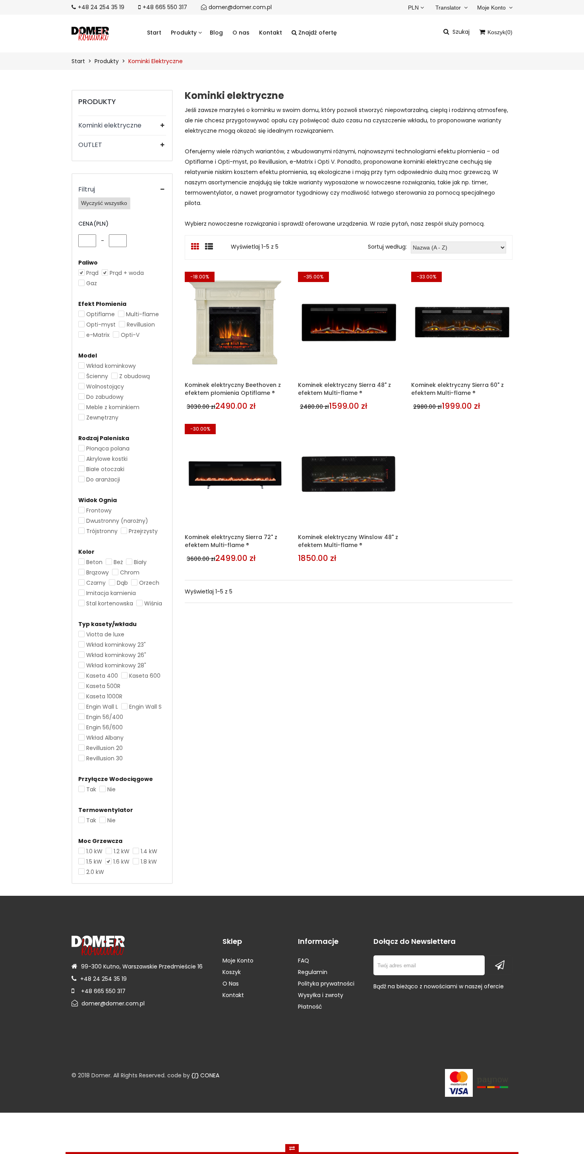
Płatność (310, 1007)
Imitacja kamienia (111, 593)
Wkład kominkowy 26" (116, 655)
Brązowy (97, 572)
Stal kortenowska (110, 603)
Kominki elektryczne (109, 125)
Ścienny (97, 376)
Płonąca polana (108, 448)
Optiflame (100, 314)
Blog (216, 33)
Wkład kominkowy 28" (116, 665)
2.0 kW (95, 872)
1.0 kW (94, 851)
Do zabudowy (105, 397)
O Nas (230, 984)
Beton (94, 562)
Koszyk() (499, 32)
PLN (413, 7)
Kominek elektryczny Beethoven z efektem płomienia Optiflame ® (233, 389)
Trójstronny (102, 531)
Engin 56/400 (105, 717)
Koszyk (231, 972)
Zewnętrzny (102, 417)
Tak (91, 789)
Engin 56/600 (104, 727)
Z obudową (134, 376)
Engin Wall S (145, 707)
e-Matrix (98, 335)
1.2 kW (121, 851)
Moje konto (492, 7)
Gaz (92, 283)
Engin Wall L (102, 707)
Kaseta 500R (103, 686)
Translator (448, 7)
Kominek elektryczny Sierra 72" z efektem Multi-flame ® (231, 541)
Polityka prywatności (326, 984)
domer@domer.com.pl (240, 7)
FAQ (303, 961)
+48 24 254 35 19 (101, 7)
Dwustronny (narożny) (117, 521)
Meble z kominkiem (113, 407)
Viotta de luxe (105, 634)
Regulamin (312, 972)
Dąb (122, 583)
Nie (111, 789)
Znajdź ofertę (317, 33)
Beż (118, 562)
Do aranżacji (103, 479)
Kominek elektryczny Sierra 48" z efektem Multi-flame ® (344, 389)
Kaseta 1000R (104, 696)
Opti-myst (101, 325)
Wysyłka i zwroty (320, 995)
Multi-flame (142, 314)
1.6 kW (121, 862)
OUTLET (90, 144)
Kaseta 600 (145, 676)
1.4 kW (149, 851)
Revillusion (141, 325)
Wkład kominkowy (111, 366)
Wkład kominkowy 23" (116, 645)
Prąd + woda (126, 273)
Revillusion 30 (104, 758)
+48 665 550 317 (165, 7)
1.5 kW (94, 862)
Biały (140, 562)
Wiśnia (153, 603)
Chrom (129, 572)
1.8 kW (149, 862)
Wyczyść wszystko (104, 203)
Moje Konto (237, 961)
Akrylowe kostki (107, 459)
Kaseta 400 (102, 676)
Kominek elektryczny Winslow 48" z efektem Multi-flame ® (348, 541)
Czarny (96, 583)
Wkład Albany (105, 738)
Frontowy (99, 510)
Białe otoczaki (105, 469)
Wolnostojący (105, 386)
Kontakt (270, 33)
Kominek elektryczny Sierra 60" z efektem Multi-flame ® (457, 389)
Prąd (92, 273)
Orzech (149, 583)
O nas (240, 33)
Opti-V (130, 335)
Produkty (184, 33)
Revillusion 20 (104, 748)
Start (154, 33)
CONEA (209, 1075)
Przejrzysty (143, 531)
